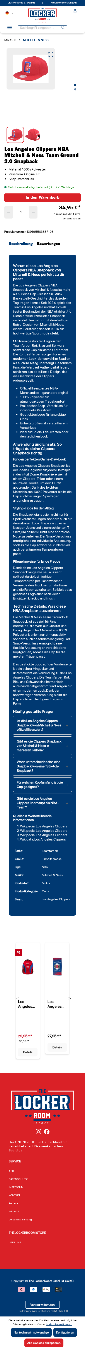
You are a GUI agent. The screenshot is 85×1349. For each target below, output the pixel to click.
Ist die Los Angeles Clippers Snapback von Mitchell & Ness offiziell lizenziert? (39, 725)
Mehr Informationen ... (59, 1324)
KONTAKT (14, 1195)
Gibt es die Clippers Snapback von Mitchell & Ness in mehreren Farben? (39, 745)
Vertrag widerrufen (42, 1304)
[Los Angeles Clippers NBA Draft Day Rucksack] (27, 966)
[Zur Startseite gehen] (42, 15)
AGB (11, 1171)
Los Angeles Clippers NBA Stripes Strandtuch (56, 1004)
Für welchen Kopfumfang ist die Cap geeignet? (40, 784)
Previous (17, 998)
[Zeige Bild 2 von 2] (75, 89)
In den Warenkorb (43, 197)
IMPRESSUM (16, 1187)
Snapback (20, 290)
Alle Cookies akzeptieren (44, 1343)
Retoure (13, 1203)
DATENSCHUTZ (18, 1179)
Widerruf (14, 1211)
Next (70, 998)
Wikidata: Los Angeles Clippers (43, 839)
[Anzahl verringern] (8, 212)
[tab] (22, 244)
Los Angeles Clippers (34, 285)
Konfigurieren (65, 1332)
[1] (68, 310)
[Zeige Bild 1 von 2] (75, 85)
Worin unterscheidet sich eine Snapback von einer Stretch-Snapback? (38, 766)
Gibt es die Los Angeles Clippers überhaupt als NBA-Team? (38, 802)
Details (27, 1052)
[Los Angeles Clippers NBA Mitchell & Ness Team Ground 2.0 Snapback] (31, 69)
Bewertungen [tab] (48, 244)
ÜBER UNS (15, 1242)
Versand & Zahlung (20, 1219)
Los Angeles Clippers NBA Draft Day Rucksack (27, 1004)
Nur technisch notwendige (31, 1332)
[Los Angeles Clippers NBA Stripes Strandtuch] (57, 966)
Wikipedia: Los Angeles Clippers (43, 826)
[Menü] (9, 28)
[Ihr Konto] (75, 11)
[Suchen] (63, 28)
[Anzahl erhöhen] (33, 212)
